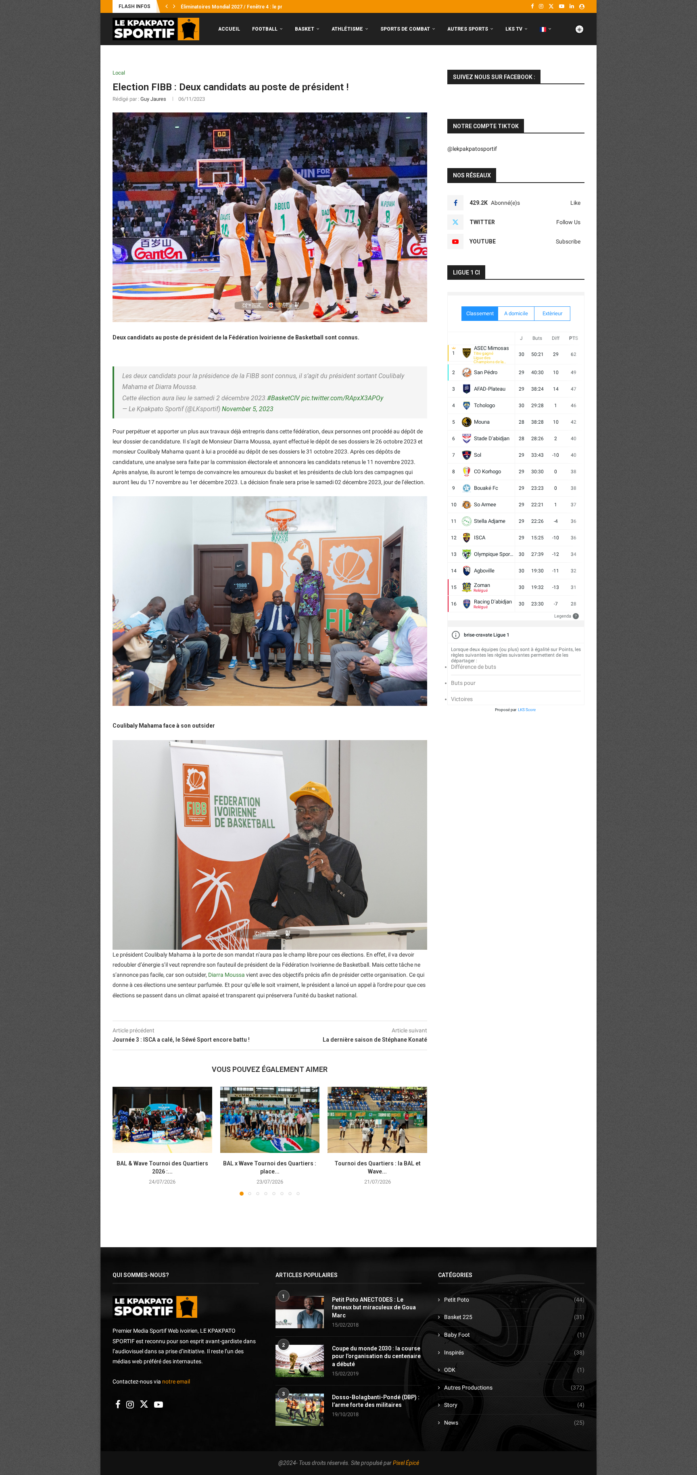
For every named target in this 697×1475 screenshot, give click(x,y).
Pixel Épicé (406, 1463)
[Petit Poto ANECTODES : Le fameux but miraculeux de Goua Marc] (299, 1312)
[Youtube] (561, 6)
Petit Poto (514, 1299)
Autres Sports (467, 29)
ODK (514, 1370)
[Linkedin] (572, 6)
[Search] (580, 63)
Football (265, 29)
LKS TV (513, 29)
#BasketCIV (283, 398)
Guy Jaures (153, 99)
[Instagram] (541, 6)
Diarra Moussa (226, 975)
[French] (545, 29)
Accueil (229, 29)
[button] (166, 6)
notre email (176, 1381)
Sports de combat (405, 29)
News (514, 1422)
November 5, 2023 (247, 409)
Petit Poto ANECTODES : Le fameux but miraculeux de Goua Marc (374, 1307)
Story (514, 1405)
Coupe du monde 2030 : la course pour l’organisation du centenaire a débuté (376, 1356)
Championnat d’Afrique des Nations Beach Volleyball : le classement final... (265, 7)
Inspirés (514, 1352)
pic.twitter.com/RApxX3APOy (342, 398)
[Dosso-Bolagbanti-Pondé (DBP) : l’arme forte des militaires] (299, 1410)
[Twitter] (551, 6)
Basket (304, 29)
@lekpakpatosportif (472, 149)
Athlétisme (347, 29)
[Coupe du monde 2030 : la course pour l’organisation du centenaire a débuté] (299, 1361)
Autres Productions (514, 1387)
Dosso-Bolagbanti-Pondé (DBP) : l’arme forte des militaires (375, 1401)
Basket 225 (514, 1317)
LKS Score (527, 709)
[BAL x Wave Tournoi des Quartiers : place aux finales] (270, 1120)
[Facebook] (532, 6)
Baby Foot (514, 1334)
